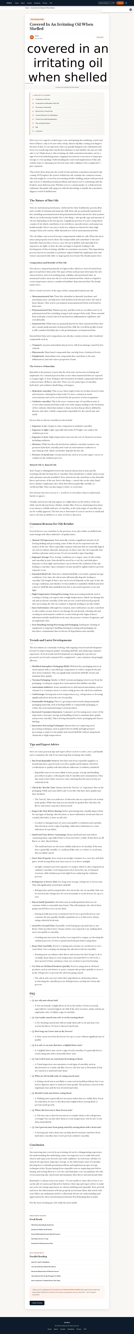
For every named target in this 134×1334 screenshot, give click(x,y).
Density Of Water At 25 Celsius (41, 1229)
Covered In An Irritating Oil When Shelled (65, 1290)
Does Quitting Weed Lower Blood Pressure (45, 1234)
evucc (9, 3)
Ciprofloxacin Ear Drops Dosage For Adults (46, 1276)
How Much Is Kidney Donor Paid (42, 1243)
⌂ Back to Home (37, 1303)
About (23, 3)
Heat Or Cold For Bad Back (40, 1262)
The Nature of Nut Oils (42, 99)
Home (17, 3)
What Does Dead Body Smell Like (42, 1225)
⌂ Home (120, 3)
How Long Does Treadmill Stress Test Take (45, 1280)
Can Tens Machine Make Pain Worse (43, 1267)
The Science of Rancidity (43, 107)
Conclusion (38, 131)
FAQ (36, 127)
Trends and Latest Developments (46, 119)
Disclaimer (37, 3)
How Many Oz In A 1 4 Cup (39, 1239)
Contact (29, 3)
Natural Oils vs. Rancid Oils (44, 111)
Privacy (45, 3)
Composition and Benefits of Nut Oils (47, 103)
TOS (51, 3)
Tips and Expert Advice (42, 123)
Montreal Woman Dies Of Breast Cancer (45, 1271)
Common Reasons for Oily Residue (46, 115)
